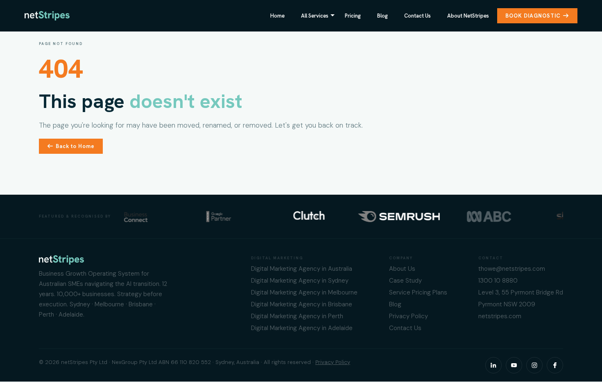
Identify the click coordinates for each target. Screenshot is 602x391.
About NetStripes (468, 15)
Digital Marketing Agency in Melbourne (304, 292)
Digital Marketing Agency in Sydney (300, 280)
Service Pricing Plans (418, 292)
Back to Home (75, 146)
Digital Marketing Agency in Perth (297, 316)
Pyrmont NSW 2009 (506, 304)
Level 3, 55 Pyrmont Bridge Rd (520, 292)
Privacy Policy (408, 316)
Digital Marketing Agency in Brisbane (301, 304)
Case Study (405, 280)
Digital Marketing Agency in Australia (301, 269)
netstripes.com (499, 316)
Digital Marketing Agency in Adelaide (302, 328)
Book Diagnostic (533, 15)
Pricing (353, 15)
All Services (314, 15)
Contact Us (417, 15)
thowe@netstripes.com (511, 269)
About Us (402, 269)
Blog (382, 15)
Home (277, 15)
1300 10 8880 (498, 280)
